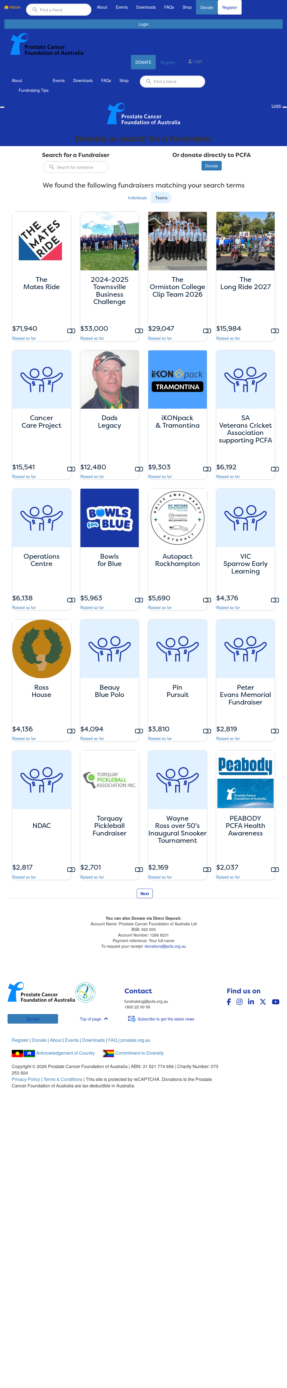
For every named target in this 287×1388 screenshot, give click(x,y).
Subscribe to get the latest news (166, 1019)
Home (14, 7)
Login (144, 24)
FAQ (112, 1040)
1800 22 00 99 (137, 1007)
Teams (161, 197)
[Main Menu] (2, 107)
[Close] (285, 107)
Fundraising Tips (33, 90)
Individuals (137, 197)
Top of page (90, 1019)
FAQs (169, 7)
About (102, 7)
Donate (206, 7)
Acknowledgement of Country (65, 1053)
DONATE (143, 62)
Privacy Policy (26, 1079)
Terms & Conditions (62, 1079)
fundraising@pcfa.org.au (146, 1001)
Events (122, 7)
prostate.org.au (135, 1040)
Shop (187, 7)
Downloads (146, 7)
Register (229, 7)
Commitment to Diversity (139, 1053)
